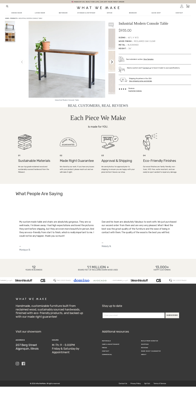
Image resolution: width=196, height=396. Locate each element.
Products (13, 18)
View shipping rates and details (140, 81)
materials (106, 341)
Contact (105, 351)
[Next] (111, 61)
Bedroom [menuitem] (133, 13)
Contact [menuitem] (179, 13)
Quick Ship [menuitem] (156, 13)
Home (7, 18)
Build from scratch (149, 341)
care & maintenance (110, 344)
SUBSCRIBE (172, 315)
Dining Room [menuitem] (16, 13)
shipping (145, 344)
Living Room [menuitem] (40, 13)
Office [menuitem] (109, 13)
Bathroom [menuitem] (63, 13)
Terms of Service (159, 383)
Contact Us (123, 383)
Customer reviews (135, 91)
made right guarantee (151, 351)
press (104, 347)
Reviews (144, 347)
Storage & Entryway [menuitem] (86, 13)
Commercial (107, 354)
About (144, 354)
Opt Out (147, 383)
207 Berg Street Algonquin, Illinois (27, 346)
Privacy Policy (136, 383)
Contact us (147, 68)
